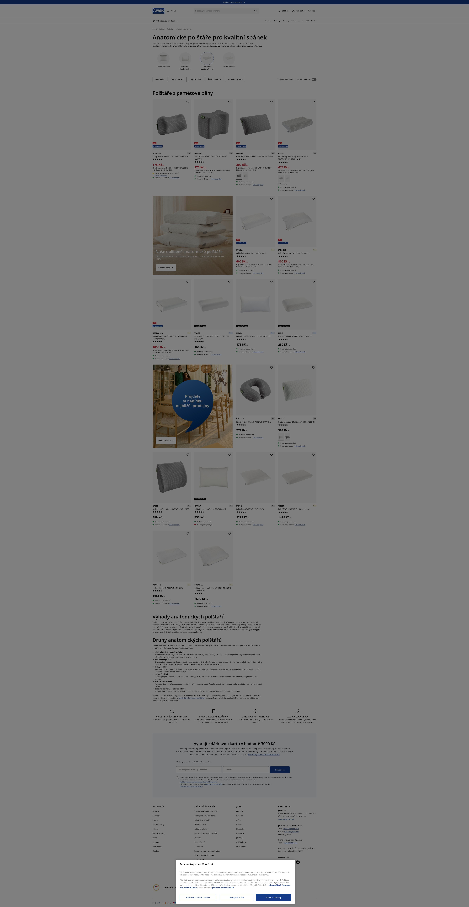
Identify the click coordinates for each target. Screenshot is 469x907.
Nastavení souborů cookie (198, 897)
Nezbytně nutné (236, 897)
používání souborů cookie (223, 887)
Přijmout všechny (273, 897)
